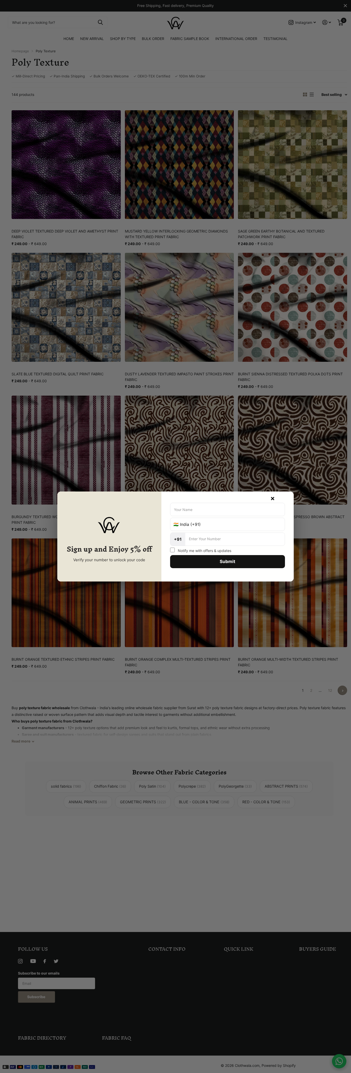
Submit (227, 561)
